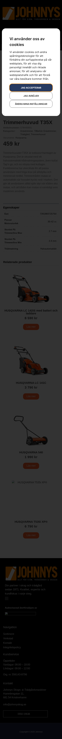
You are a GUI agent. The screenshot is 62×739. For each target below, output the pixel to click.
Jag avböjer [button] (31, 95)
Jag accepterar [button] (31, 87)
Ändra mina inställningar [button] (31, 104)
